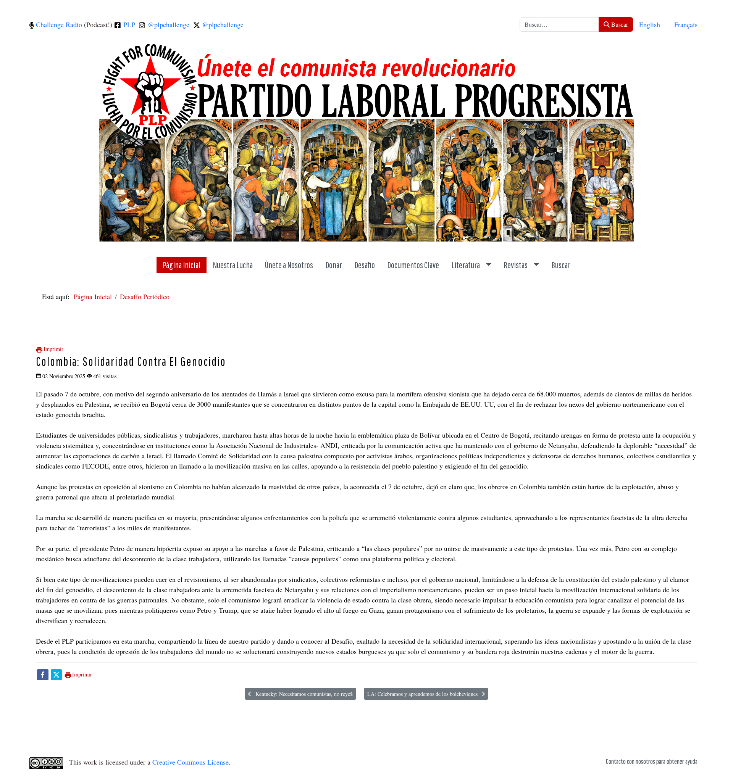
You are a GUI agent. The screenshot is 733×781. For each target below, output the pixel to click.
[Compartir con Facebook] (42, 674)
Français (685, 24)
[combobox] (559, 24)
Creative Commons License (190, 762)
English (649, 24)
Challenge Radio (58, 24)
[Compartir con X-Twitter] (56, 674)
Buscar (619, 24)
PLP (128, 24)
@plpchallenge (167, 24)
